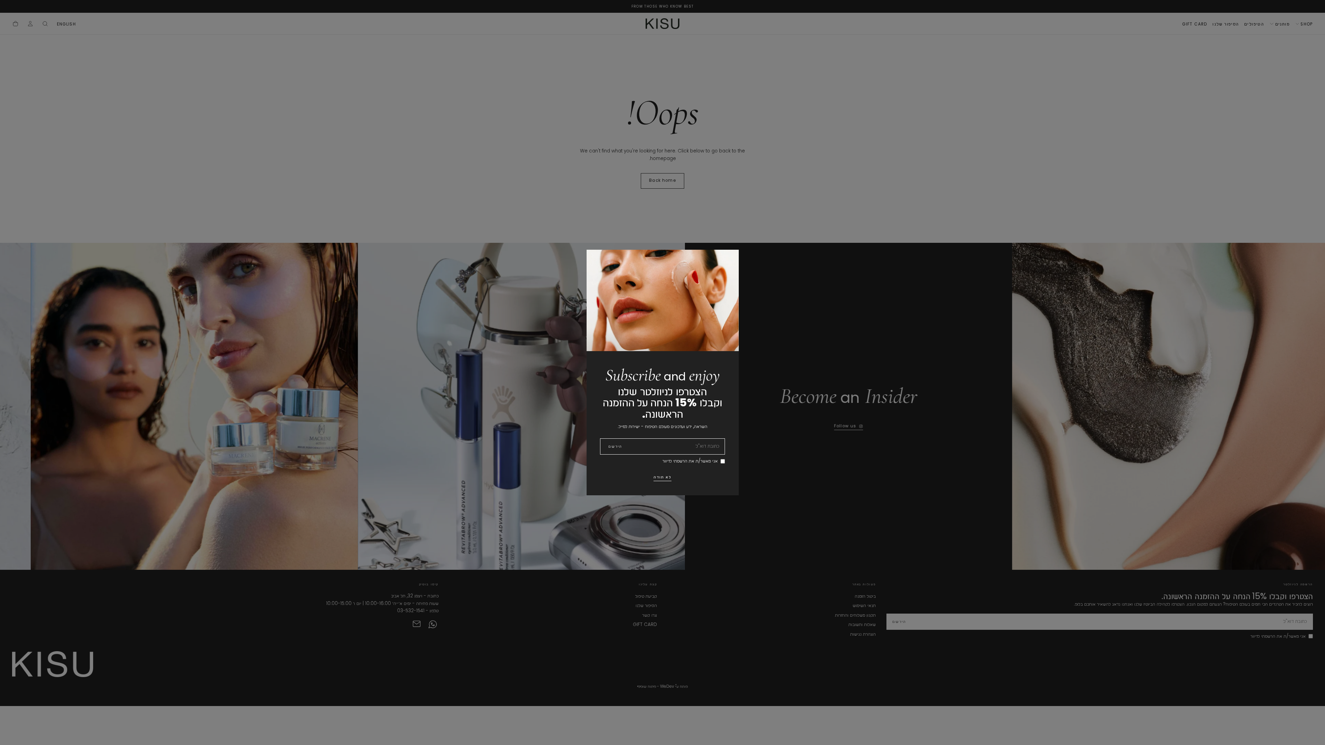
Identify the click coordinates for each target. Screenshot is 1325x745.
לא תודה (663, 477)
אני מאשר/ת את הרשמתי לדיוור (690, 461)
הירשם (615, 446)
